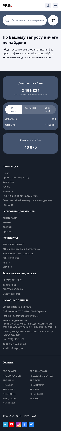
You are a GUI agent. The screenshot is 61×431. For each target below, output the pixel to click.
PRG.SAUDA (9, 403)
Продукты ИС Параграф (16, 177)
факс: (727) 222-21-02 (14, 343)
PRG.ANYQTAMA (38, 371)
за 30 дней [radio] (47, 109)
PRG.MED (8, 384)
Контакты (8, 191)
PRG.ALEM (8, 380)
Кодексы (7, 226)
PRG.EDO (35, 398)
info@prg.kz (9, 284)
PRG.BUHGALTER (12, 375)
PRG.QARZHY (9, 398)
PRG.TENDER (9, 393)
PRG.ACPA (35, 380)
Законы (7, 222)
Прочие (7, 231)
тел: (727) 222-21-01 (13, 339)
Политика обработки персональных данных (27, 200)
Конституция (10, 217)
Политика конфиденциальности (20, 195)
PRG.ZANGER (10, 371)
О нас (6, 173)
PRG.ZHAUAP (37, 384)
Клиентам (8, 182)
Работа (6, 186)
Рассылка (8, 204)
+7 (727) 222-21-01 (12, 280)
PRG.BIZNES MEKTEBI (41, 375)
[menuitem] (30, 173)
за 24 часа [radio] (13, 109)
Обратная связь (11, 293)
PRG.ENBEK (9, 389)
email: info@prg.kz (13, 348)
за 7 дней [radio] (30, 107)
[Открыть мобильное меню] (55, 5)
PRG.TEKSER (36, 393)
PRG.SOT (34, 389)
